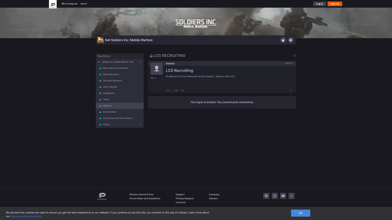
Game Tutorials (110, 87)
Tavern (106, 99)
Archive (106, 124)
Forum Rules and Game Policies (117, 118)
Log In (319, 3)
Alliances (107, 106)
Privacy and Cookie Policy (26, 216)
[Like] (167, 90)
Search (84, 4)
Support (180, 194)
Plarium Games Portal (141, 194)
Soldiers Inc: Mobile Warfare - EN (117, 62)
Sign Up (335, 3)
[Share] (290, 90)
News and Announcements (115, 68)
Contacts (181, 202)
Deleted (170, 63)
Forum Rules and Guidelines (145, 198)
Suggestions (109, 93)
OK (300, 213)
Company (214, 194)
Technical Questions (112, 80)
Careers (213, 198)
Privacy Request (185, 198)
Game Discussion (111, 74)
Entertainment (109, 112)
